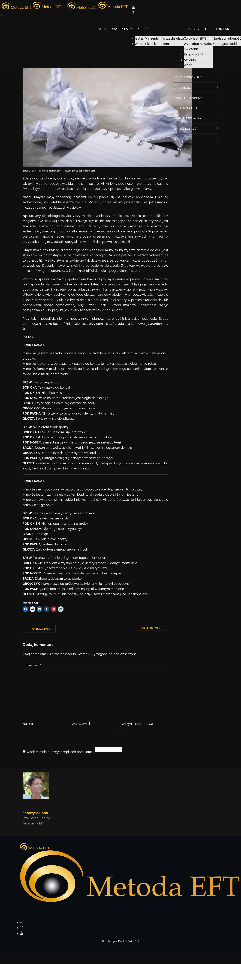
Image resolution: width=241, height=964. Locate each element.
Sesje (102, 29)
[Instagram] (21, 928)
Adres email (82, 724)
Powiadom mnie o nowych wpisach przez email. (59, 752)
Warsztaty (122, 29)
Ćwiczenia (191, 49)
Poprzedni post (41, 629)
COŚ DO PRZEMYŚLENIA (188, 77)
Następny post (150, 627)
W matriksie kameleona (153, 44)
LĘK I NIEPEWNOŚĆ (185, 128)
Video (188, 65)
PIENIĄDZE (180, 149)
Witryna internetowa (137, 724)
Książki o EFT (193, 54)
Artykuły (190, 60)
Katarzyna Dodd (225, 44)
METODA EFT (181, 139)
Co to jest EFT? (195, 38)
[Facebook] (21, 922)
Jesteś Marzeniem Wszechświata (159, 38)
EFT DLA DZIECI (183, 87)
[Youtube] (21, 933)
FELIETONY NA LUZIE (186, 108)
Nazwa (29, 724)
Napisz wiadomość (227, 38)
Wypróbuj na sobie (198, 44)
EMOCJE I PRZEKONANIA (188, 98)
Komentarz (32, 665)
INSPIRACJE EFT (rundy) (187, 118)
